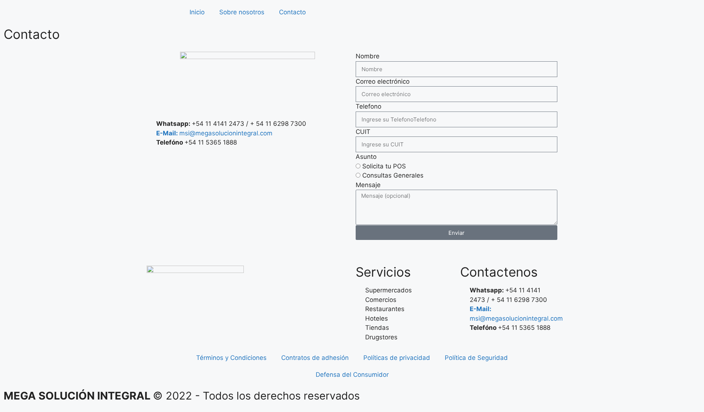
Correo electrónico (383, 81)
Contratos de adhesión (315, 357)
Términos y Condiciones (231, 357)
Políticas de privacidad (396, 357)
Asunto (366, 156)
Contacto (292, 12)
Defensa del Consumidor (352, 374)
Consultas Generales (392, 175)
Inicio (197, 12)
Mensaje (368, 185)
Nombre (368, 56)
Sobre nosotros (241, 12)
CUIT (363, 131)
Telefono (368, 106)
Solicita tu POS (384, 166)
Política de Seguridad (476, 357)
